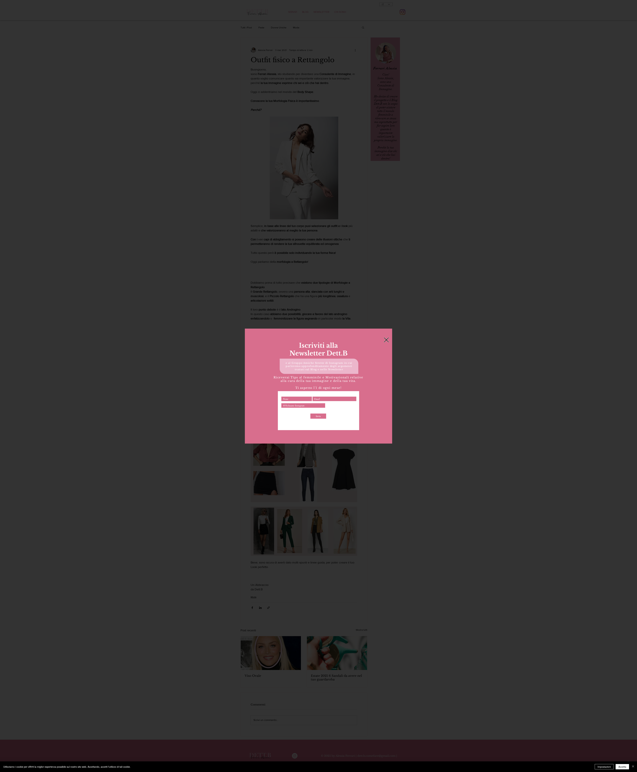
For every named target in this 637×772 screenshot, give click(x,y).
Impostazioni (604, 766)
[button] (386, 339)
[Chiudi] (633, 766)
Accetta (622, 766)
